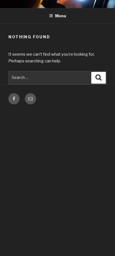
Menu (60, 15)
